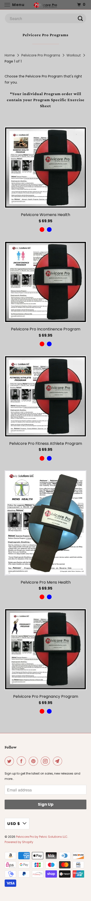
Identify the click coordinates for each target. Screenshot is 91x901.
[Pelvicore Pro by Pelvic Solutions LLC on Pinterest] (34, 761)
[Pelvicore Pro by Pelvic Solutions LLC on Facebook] (22, 761)
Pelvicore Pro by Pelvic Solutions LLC (41, 837)
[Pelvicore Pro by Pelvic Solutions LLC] (45, 4)
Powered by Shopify (19, 842)
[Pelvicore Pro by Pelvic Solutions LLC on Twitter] (10, 761)
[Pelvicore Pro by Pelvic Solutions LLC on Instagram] (46, 761)
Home (10, 55)
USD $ (13, 823)
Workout (73, 55)
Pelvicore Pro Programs (40, 55)
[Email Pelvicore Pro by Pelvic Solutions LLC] (58, 761)
